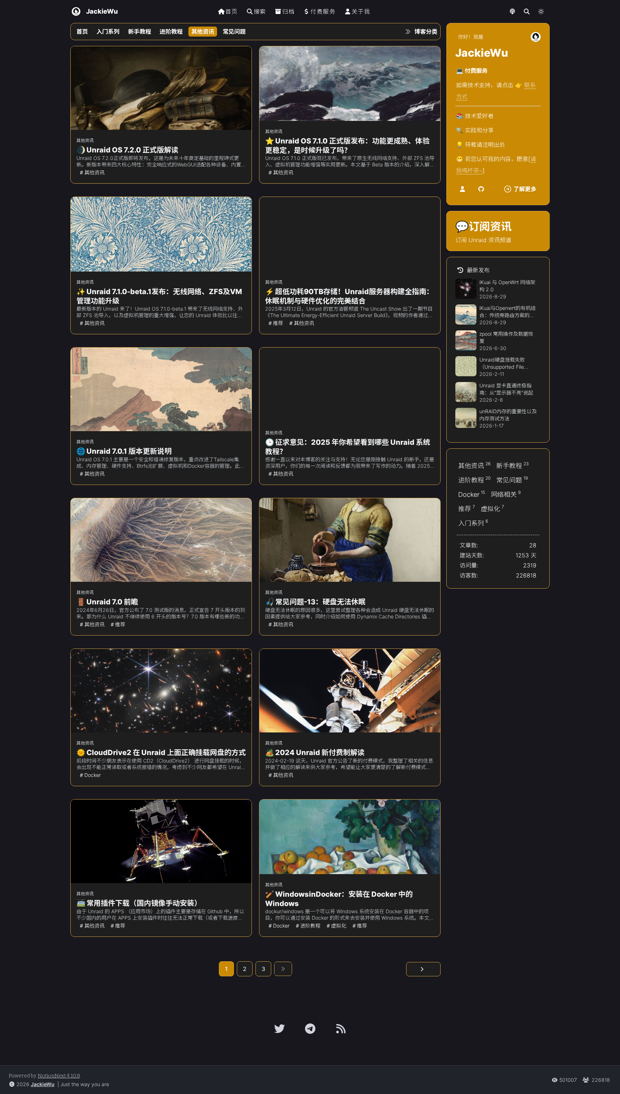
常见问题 (234, 31)
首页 (231, 11)
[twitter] (279, 1028)
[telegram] (310, 1028)
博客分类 (425, 31)
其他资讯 (202, 31)
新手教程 (139, 31)
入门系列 (108, 31)
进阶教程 (171, 31)
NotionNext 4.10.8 (59, 1076)
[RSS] (341, 1028)
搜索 (260, 11)
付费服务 (322, 11)
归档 (288, 11)
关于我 (361, 11)
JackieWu (43, 1084)
